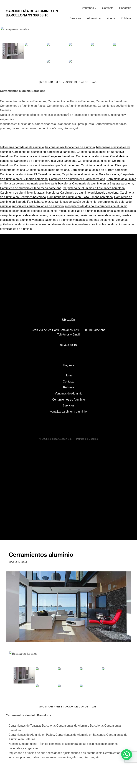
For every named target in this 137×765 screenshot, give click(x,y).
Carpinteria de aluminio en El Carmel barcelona (30, 174)
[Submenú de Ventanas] (95, 8)
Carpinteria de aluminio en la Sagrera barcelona (102, 183)
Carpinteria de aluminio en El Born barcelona (99, 169)
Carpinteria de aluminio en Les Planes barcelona (94, 188)
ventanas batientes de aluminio (52, 219)
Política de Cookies (87, 438)
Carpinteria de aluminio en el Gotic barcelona (90, 174)
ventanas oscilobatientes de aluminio (53, 224)
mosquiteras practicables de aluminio (23, 215)
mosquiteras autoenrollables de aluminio (38, 206)
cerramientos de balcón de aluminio (74, 201)
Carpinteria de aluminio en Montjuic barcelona (89, 192)
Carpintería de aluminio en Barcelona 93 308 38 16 (32, 13)
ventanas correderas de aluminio (94, 219)
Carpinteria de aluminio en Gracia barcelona (77, 179)
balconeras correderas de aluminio (22, 147)
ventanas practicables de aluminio (99, 224)
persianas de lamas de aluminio (100, 215)
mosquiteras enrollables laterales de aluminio (28, 210)
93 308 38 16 (68, 344)
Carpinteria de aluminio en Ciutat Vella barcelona (45, 160)
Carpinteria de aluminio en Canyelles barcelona (44, 156)
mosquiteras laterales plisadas (116, 210)
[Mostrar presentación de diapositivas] (68, 82)
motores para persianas (63, 215)
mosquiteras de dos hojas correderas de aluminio (96, 206)
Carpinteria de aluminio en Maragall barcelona (29, 192)
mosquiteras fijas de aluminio (77, 210)
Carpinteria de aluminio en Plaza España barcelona (80, 197)
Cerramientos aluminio (41, 554)
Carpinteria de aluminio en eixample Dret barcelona (46, 165)
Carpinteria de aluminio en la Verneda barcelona (30, 188)
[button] (126, 754)
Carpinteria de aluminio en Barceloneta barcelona (43, 151)
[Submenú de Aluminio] (100, 18)
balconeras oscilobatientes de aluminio (70, 147)
